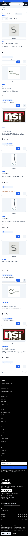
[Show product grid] (4, 19)
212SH (4, 259)
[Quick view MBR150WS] (14, 291)
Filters (5, 10)
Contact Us (3, 450)
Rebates (3, 407)
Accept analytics (6, 533)
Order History (4, 441)
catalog (14, 471)
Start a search (4, 421)
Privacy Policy (8, 528)
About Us (3, 386)
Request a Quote (4, 396)
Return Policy (4, 402)
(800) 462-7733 (13, 1)
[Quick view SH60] (14, 205)
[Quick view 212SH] (14, 248)
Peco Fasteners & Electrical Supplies (10, 43)
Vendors (3, 427)
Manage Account (4, 438)
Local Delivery (4, 399)
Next (25, 372)
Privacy (2, 409)
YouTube (3, 456)
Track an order (4, 444)
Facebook (3, 453)
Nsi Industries (5, 87)
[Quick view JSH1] (14, 73)
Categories (3, 429)
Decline (15, 533)
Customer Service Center (6, 383)
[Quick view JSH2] (14, 116)
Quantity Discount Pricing (6, 391)
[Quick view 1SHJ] (14, 30)
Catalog (2, 424)
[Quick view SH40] (14, 160)
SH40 (3, 171)
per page (10, 18)
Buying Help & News (5, 432)
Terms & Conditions (5, 412)
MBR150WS (5, 303)
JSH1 (3, 85)
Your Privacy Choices (5, 415)
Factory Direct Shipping (6, 394)
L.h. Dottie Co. (5, 173)
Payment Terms (4, 404)
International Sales (5, 388)
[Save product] (24, 61)
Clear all (4, 15)
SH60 (3, 216)
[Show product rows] (6, 19)
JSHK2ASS (5, 346)
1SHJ (3, 41)
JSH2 (3, 128)
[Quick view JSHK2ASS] (14, 335)
